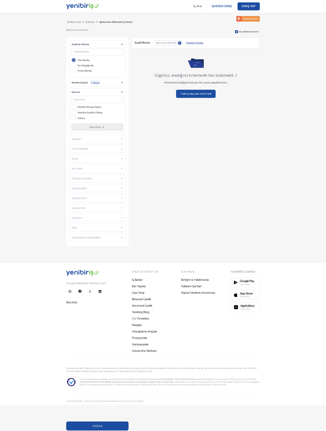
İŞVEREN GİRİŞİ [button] (222, 6)
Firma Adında (85, 70)
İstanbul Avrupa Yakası (89, 106)
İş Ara (198, 6)
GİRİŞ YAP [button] (249, 6)
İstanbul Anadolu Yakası (90, 112)
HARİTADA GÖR (250, 19)
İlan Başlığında (86, 65)
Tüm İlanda (83, 60)
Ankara (81, 118)
